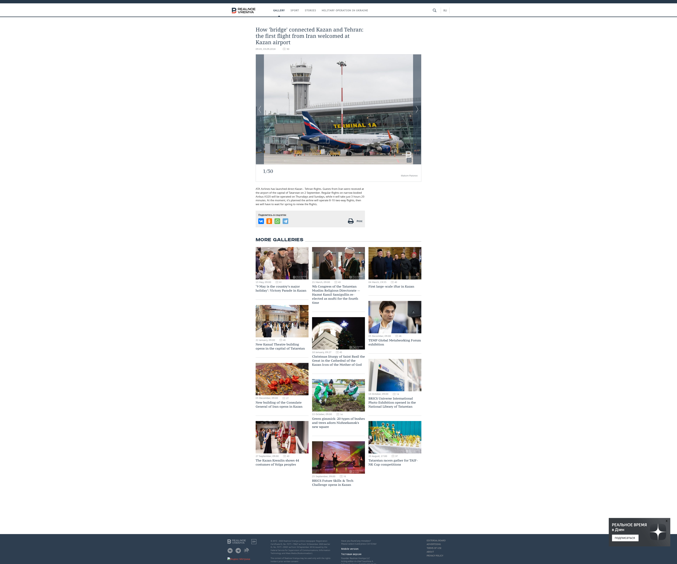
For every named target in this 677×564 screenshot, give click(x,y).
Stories (310, 10)
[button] (409, 160)
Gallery (279, 10)
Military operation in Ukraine (345, 10)
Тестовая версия (351, 554)
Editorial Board (436, 540)
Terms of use (434, 548)
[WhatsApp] (277, 221)
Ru (445, 10)
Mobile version (350, 548)
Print (359, 221)
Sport (295, 10)
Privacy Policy (435, 555)
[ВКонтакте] (261, 221)
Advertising (434, 544)
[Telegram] (285, 221)
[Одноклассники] (269, 221)
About (430, 552)
